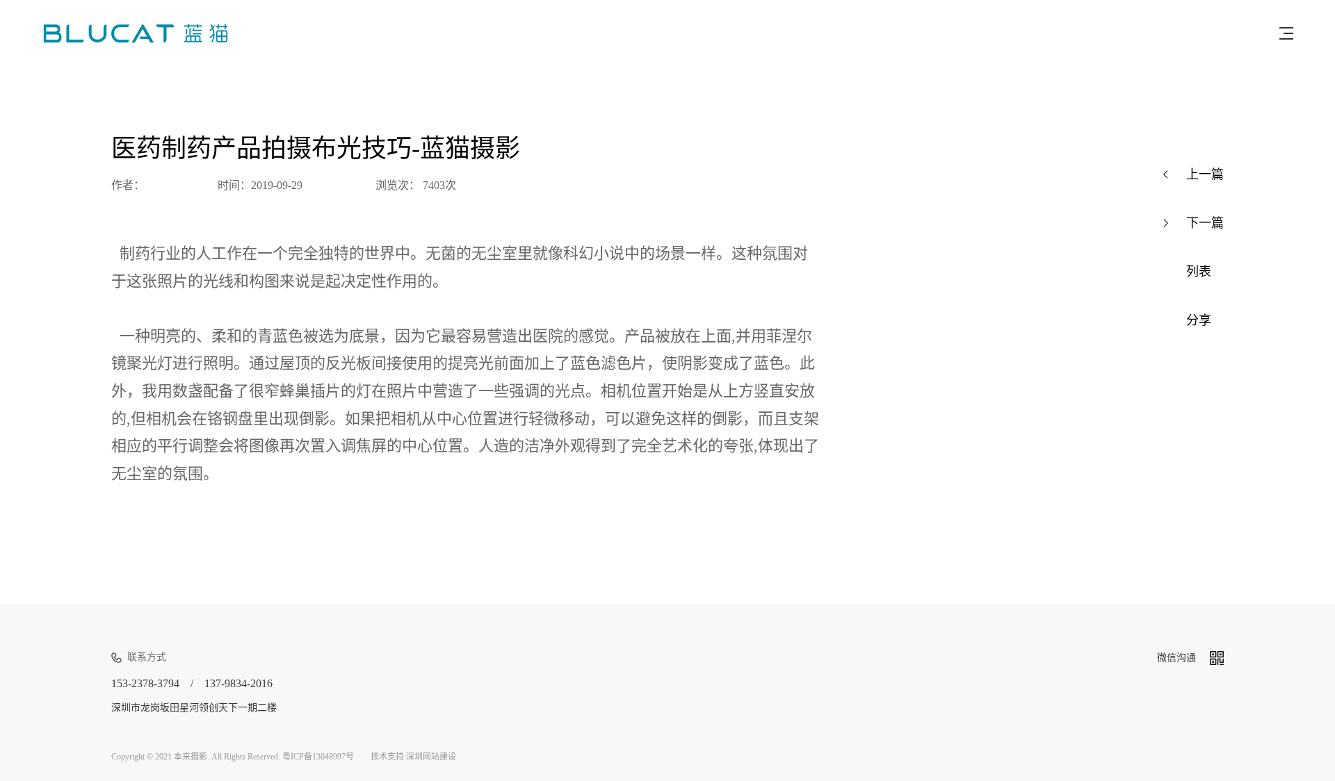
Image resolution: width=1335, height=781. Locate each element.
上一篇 (1205, 174)
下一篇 (1205, 223)
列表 (1198, 272)
